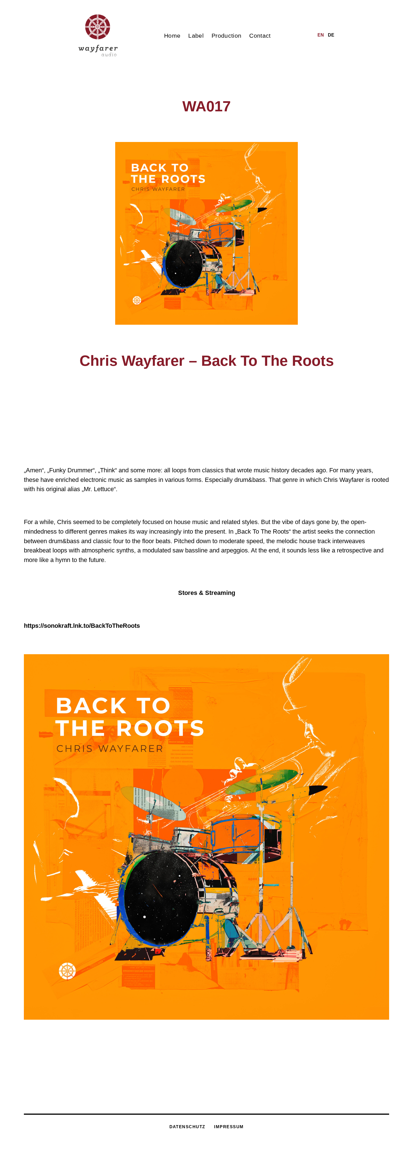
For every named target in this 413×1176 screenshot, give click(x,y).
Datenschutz (187, 1126)
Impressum (229, 1126)
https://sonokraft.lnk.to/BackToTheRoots (82, 625)
